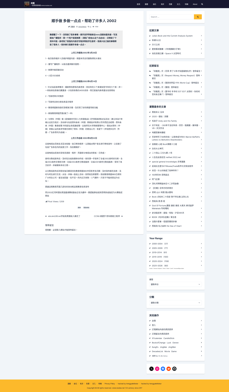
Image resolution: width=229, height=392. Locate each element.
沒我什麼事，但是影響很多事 (164, 221)
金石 (154, 4)
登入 (58, 230)
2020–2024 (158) (160, 261)
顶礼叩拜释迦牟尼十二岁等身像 (165, 183)
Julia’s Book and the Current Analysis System (172, 36)
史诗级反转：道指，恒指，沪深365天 (168, 213)
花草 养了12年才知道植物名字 (178, 71)
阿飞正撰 (156, 179)
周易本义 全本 (158, 112)
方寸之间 (156, 44)
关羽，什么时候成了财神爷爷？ (165, 170)
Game (174, 351)
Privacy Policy (110, 384)
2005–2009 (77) (160, 248)
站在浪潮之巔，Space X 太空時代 (166, 53)
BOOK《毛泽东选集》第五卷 (164, 217)
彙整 (151, 279)
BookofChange (158, 342)
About (195, 4)
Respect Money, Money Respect (179, 75)
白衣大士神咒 (157, 148)
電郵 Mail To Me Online (160, 356)
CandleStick (169, 338)
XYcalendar (157, 338)
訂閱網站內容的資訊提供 (162, 329)
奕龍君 (72, 27)
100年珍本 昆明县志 (160, 175)
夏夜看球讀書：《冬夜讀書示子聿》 (167, 49)
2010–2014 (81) (159, 252)
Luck (169, 342)
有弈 (162, 4)
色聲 (170, 4)
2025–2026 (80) (160, 265)
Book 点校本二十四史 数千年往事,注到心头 (170, 197)
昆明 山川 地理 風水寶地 (162, 192)
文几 (178, 4)
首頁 (138, 4)
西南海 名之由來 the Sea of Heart (167, 226)
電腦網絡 (86, 208)
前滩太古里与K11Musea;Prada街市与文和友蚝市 (172, 166)
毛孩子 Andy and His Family (164, 121)
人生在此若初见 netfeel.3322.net (166, 157)
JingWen (172, 347)
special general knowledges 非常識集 (168, 161)
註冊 (154, 321)
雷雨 (167, 87)
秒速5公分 (156, 40)
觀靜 (79, 208)
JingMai (163, 347)
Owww (175, 342)
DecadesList (157, 351)
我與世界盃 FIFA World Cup (177, 83)
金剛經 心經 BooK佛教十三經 (164, 144)
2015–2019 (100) (160, 257)
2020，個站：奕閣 (160, 116)
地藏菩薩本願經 (158, 132)
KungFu (155, 347)
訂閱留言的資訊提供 (160, 334)
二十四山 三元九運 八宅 (162, 153)
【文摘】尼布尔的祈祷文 (162, 188)
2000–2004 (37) (160, 243)
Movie (167, 351)
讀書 (146, 4)
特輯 (186, 4)
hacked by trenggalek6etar (128, 384)
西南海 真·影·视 (158, 201)
